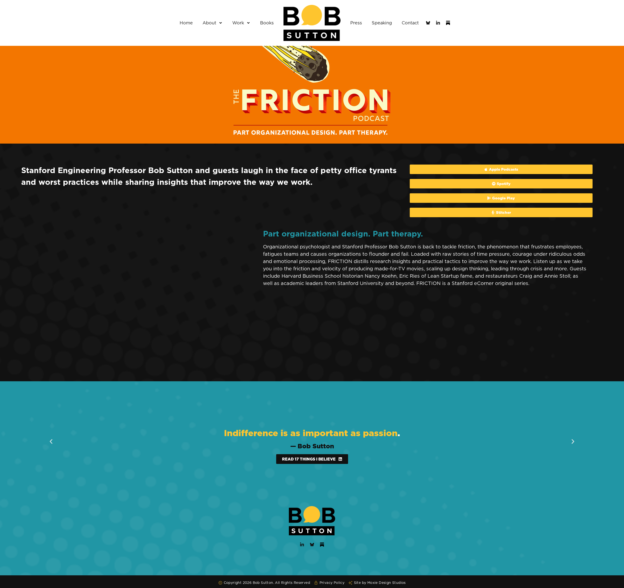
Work (238, 23)
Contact (410, 23)
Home (186, 23)
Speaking (382, 23)
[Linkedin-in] (438, 23)
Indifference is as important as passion (311, 433)
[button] (51, 441)
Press (356, 23)
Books (267, 23)
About (209, 23)
